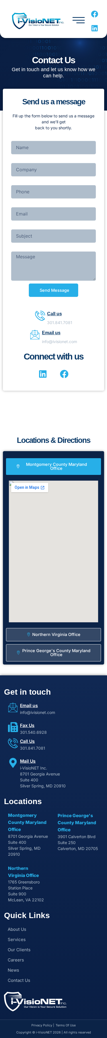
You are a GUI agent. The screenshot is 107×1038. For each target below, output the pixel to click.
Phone (17, 182)
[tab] (53, 466)
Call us (54, 313)
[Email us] (35, 334)
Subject (18, 226)
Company (20, 160)
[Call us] (40, 315)
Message (20, 248)
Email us (51, 332)
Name (16, 138)
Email (16, 204)
